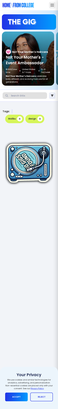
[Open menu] (52, 5)
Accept (16, 396)
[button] (14, 119)
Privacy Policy (37, 388)
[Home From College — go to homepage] (18, 5)
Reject (41, 396)
